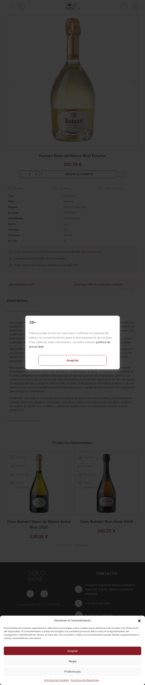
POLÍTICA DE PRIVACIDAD (85, 680)
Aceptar (72, 360)
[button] (139, 620)
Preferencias (72, 671)
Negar (73, 661)
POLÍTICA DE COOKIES (56, 680)
